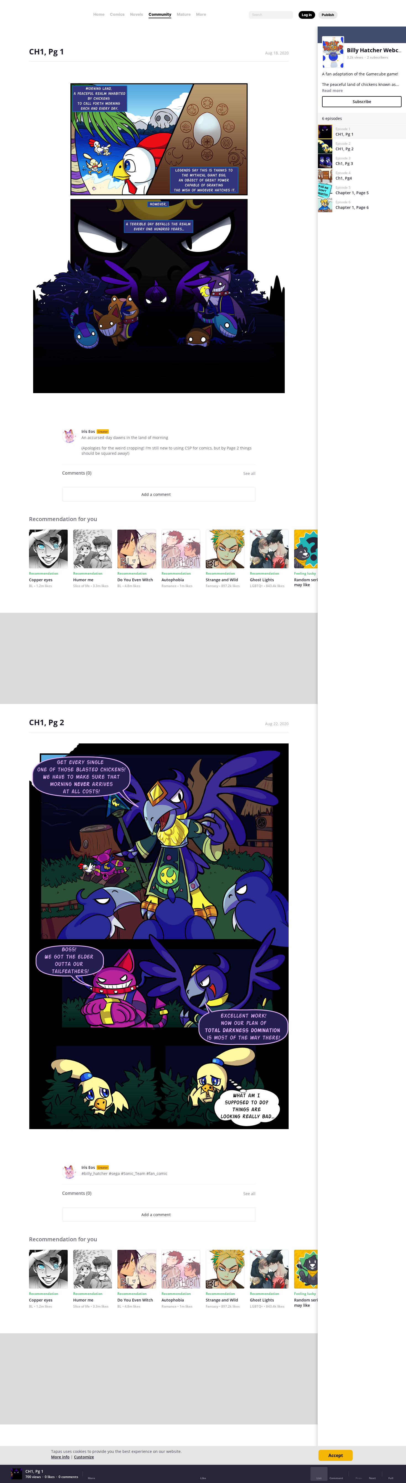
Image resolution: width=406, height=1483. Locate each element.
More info (60, 1457)
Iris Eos (88, 431)
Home (98, 14)
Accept (335, 1455)
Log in (307, 15)
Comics (117, 14)
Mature (184, 14)
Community (160, 14)
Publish (328, 15)
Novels (136, 14)
